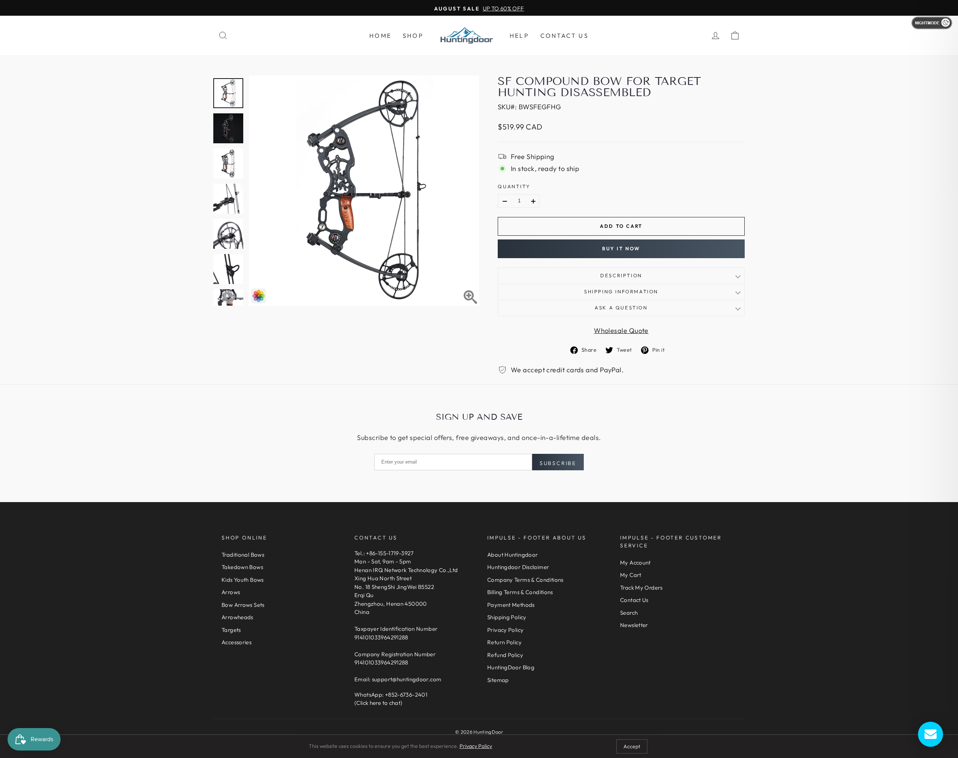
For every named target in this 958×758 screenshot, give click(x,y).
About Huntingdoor (512, 554)
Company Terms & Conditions (525, 579)
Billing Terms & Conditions (520, 592)
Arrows (231, 592)
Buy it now (621, 248)
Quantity (514, 186)
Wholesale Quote (621, 330)
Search (629, 612)
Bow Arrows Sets (243, 604)
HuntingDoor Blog (510, 667)
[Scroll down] (228, 297)
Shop (413, 35)
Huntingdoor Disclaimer (518, 567)
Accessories (236, 642)
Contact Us (564, 35)
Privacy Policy (505, 629)
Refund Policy (505, 654)
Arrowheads (237, 617)
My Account (635, 562)
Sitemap (498, 680)
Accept (631, 746)
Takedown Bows (242, 567)
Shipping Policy (507, 617)
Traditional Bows (243, 554)
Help (519, 35)
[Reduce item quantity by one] (505, 201)
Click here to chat (378, 702)
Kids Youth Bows (243, 579)
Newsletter (634, 625)
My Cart (630, 574)
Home (380, 35)
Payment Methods (511, 604)
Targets (231, 629)
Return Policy (504, 642)
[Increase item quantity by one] (533, 201)
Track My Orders (641, 587)
